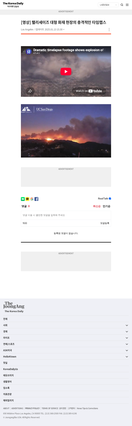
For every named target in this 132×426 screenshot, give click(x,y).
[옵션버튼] (109, 30)
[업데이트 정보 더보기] (50, 29)
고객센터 (71, 408)
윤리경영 (62, 408)
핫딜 (5, 362)
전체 (5, 318)
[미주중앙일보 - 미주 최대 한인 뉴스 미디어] (13, 4)
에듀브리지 (8, 375)
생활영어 (7, 381)
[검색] (122, 5)
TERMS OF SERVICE (50, 408)
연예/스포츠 (8, 343)
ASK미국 (7, 350)
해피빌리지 (8, 400)
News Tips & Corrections (87, 408)
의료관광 (7, 394)
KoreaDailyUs (10, 369)
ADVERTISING (17, 408)
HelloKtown (9, 356)
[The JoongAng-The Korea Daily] (13, 307)
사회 (5, 325)
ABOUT (6, 408)
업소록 (6, 387)
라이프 (6, 337)
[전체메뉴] (127, 5)
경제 (5, 331)
